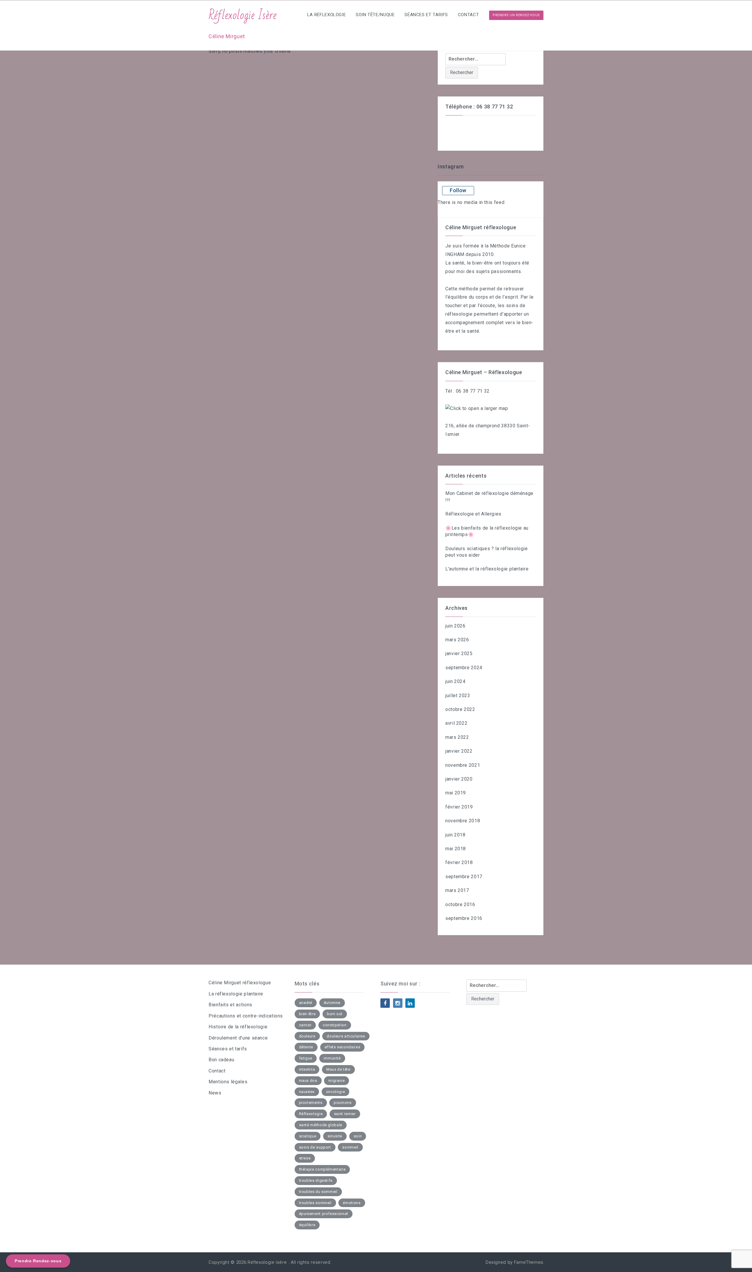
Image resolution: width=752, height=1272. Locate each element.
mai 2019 (455, 793)
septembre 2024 (463, 667)
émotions (351, 1203)
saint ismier (345, 1114)
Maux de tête (338, 1069)
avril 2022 (456, 723)
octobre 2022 (460, 709)
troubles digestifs (316, 1180)
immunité (332, 1058)
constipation (335, 1025)
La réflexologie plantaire (236, 994)
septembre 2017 (463, 876)
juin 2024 (455, 681)
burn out (335, 1014)
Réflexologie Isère (243, 15)
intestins (307, 1069)
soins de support (315, 1147)
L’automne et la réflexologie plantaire (486, 569)
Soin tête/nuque (375, 14)
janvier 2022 (459, 751)
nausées (307, 1091)
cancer (305, 1025)
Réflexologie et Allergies (473, 514)
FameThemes (528, 1262)
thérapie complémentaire (322, 1169)
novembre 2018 (462, 821)
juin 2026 (455, 626)
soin (358, 1136)
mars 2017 (457, 890)
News (215, 1093)
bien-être (307, 1014)
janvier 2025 (459, 653)
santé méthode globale (320, 1125)
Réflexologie (311, 1114)
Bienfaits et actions (230, 1004)
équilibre (307, 1225)
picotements (311, 1102)
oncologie (335, 1091)
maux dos (308, 1080)
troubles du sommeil (318, 1191)
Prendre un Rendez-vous (516, 15)
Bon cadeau (221, 1059)
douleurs (307, 1036)
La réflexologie (326, 14)
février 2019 (459, 807)
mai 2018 (455, 848)
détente (306, 1047)
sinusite (335, 1136)
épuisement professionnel (323, 1213)
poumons (342, 1102)
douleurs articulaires (346, 1036)
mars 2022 (457, 737)
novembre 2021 (462, 765)
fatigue (305, 1058)
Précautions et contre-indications (246, 1016)
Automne (332, 1002)
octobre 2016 (460, 904)
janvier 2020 (459, 779)
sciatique (307, 1136)
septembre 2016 (463, 918)
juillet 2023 (457, 695)
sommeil (350, 1147)
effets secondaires (342, 1047)
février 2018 (459, 862)
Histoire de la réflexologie (238, 1027)
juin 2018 (455, 835)
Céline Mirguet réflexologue (240, 982)
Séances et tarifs (426, 14)
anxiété (305, 1002)
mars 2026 (457, 639)
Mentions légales (228, 1081)
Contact (468, 14)
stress (305, 1158)
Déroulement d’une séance (238, 1038)
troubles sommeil (315, 1203)
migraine (336, 1080)
